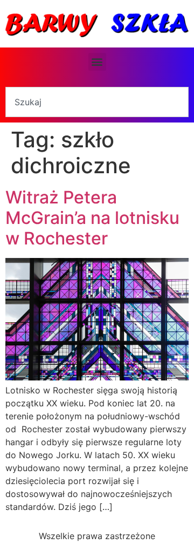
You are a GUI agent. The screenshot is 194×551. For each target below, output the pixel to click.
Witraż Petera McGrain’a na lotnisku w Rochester (92, 218)
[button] (97, 62)
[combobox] (97, 102)
